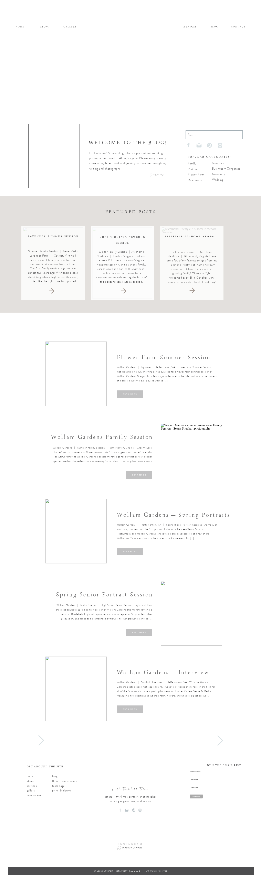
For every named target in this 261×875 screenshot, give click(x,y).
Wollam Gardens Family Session (102, 437)
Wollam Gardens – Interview (163, 672)
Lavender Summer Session (53, 236)
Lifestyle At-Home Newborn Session (200, 236)
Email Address (195, 772)
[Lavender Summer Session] (52, 291)
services (32, 786)
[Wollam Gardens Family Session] (191, 456)
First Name (194, 779)
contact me (34, 795)
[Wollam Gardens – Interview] (76, 689)
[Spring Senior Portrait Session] (191, 613)
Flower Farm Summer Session (163, 357)
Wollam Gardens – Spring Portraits (173, 515)
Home (30, 776)
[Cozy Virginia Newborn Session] (124, 291)
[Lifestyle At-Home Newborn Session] (192, 290)
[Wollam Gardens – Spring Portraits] (76, 531)
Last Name (194, 787)
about (30, 781)
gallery (31, 790)
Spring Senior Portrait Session (104, 594)
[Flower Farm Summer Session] (76, 374)
